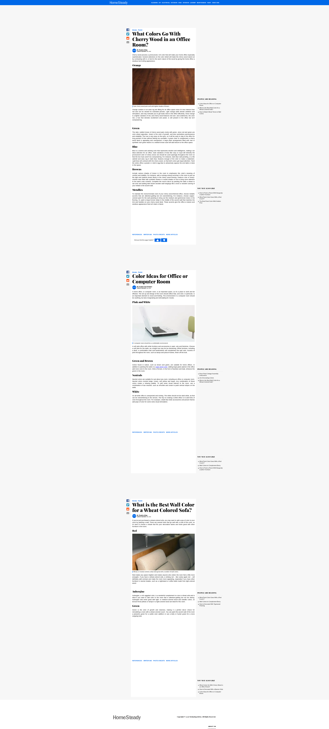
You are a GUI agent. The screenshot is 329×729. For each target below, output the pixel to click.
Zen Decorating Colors (206, 378)
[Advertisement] (163, 220)
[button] (127, 31)
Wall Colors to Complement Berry (210, 465)
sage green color (161, 367)
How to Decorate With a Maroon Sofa (211, 689)
